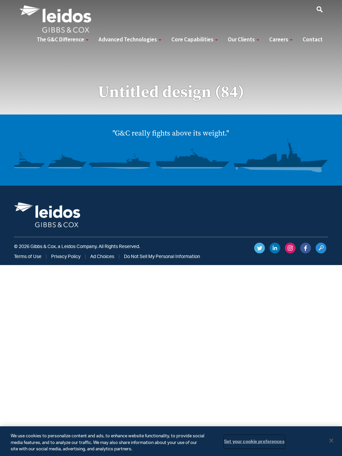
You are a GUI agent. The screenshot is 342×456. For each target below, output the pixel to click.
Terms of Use (27, 256)
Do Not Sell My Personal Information (162, 256)
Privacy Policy (65, 256)
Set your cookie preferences (254, 441)
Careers (279, 40)
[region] (171, 441)
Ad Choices (102, 256)
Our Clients (242, 40)
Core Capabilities (192, 40)
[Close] (331, 440)
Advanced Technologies (128, 40)
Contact (313, 40)
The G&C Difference (61, 40)
